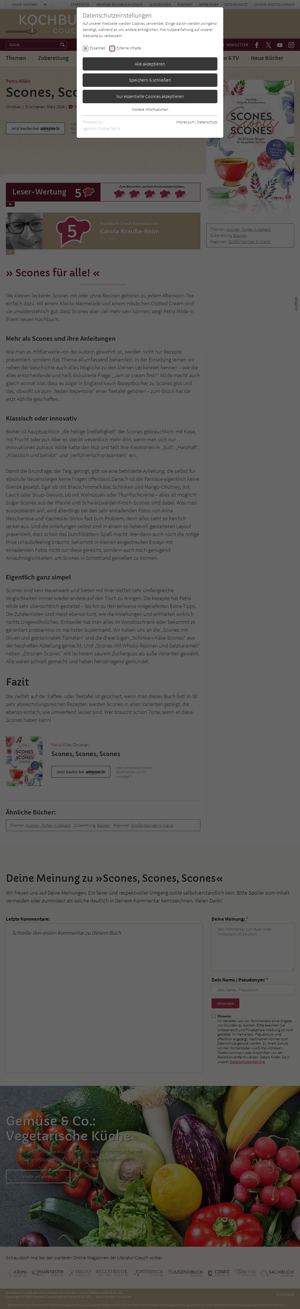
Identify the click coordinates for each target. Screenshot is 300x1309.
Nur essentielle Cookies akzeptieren (150, 96)
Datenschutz (207, 122)
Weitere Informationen (150, 109)
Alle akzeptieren (150, 64)
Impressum (185, 122)
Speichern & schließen (150, 80)
